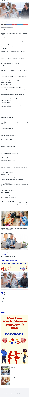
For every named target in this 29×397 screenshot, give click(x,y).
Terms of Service (14, 393)
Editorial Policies (18, 393)
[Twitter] (14, 390)
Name (2, 309)
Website (21, 309)
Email (11, 309)
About (5, 393)
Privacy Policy (10, 393)
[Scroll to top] (27, 394)
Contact (24, 393)
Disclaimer (7, 393)
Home (21, 393)
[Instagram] (15, 390)
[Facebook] (13, 390)
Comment (2, 301)
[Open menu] (27, 0)
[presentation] (5, 370)
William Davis (5, 292)
